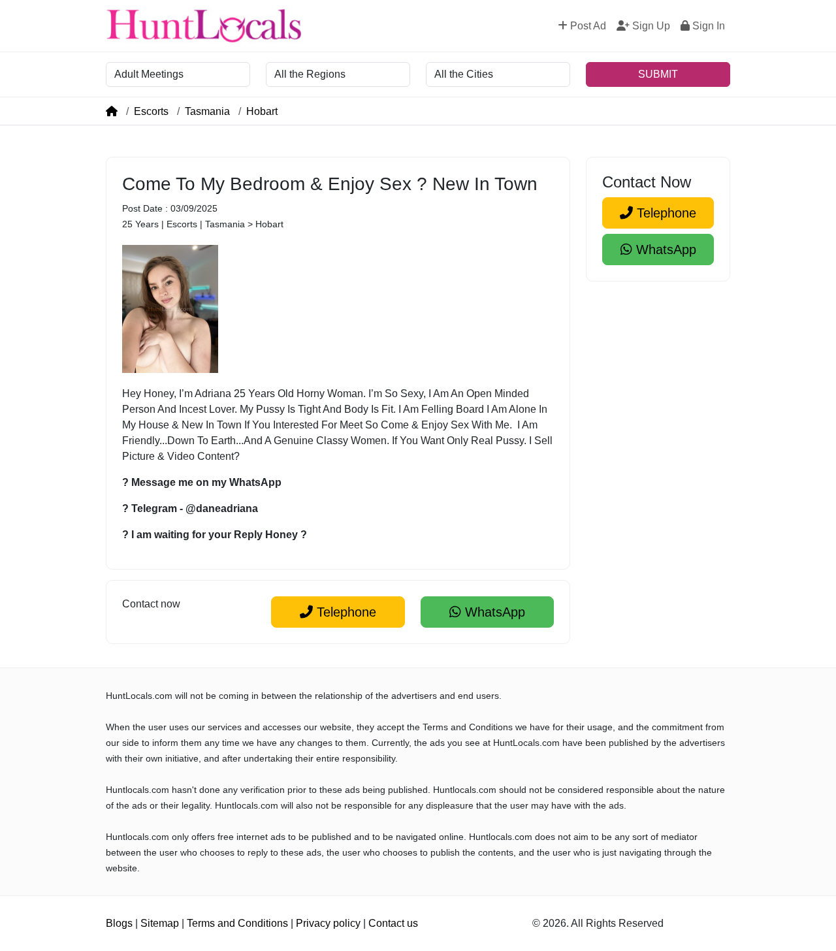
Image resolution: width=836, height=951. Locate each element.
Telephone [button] (344, 612)
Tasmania (207, 111)
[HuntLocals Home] (204, 25)
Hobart (262, 111)
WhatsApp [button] (493, 612)
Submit (658, 74)
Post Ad (587, 25)
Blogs (119, 923)
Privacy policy (328, 923)
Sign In (707, 25)
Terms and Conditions (237, 923)
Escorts (151, 111)
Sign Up (650, 25)
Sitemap (159, 923)
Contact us (393, 923)
